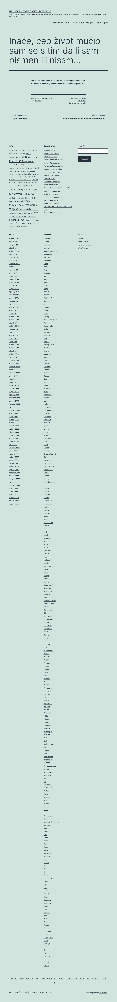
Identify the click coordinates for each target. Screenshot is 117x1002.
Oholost (47, 622)
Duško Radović (29, 168)
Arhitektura (48, 254)
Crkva (46, 313)
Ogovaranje (48, 619)
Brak (45, 285)
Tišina (46, 881)
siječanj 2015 (14, 254)
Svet (45, 872)
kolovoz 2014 (14, 270)
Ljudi (45, 507)
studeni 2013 (14, 298)
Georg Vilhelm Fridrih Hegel (23, 180)
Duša (45, 357)
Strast (46, 850)
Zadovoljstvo (49, 928)
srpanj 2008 (13, 413)
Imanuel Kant (13, 186)
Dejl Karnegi (34, 165)
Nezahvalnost (49, 604)
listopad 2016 (14, 245)
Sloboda (47, 797)
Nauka (46, 579)
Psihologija (48, 732)
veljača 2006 (14, 504)
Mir (45, 529)
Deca (46, 323)
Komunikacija (49, 466)
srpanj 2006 (13, 488)
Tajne (46, 875)
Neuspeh (47, 597)
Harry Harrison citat (51, 175)
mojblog (38, 100)
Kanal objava (83, 242)
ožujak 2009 (14, 388)
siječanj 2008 (14, 432)
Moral (46, 547)
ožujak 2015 (13, 248)
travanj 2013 (14, 320)
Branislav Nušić (16, 165)
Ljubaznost (48, 501)
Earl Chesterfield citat (52, 172)
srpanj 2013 (13, 310)
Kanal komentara (84, 245)
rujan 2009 (13, 370)
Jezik (46, 441)
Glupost (47, 376)
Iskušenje (47, 420)
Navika (46, 582)
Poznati (46, 697)
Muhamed (31, 213)
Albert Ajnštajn (25, 150)
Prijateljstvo (48, 713)
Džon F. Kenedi (22, 171)
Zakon (46, 934)
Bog (45, 270)
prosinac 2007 (14, 435)
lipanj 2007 (13, 454)
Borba (46, 282)
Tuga (45, 888)
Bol (45, 276)
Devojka (47, 332)
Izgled (46, 435)
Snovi (46, 813)
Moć (45, 541)
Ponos (46, 672)
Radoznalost (48, 744)
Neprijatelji (48, 591)
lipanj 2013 (13, 313)
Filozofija (47, 367)
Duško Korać (13, 168)
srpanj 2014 (13, 273)
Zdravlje (47, 944)
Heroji (46, 385)
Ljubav (46, 498)
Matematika (48, 523)
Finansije (47, 370)
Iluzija (46, 404)
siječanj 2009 (14, 395)
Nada (46, 569)
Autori (46, 264)
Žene (45, 950)
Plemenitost (48, 650)
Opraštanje (48, 625)
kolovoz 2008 (14, 410)
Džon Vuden (32, 171)
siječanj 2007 (14, 470)
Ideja (45, 401)
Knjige (84, 98)
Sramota (47, 825)
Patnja (46, 641)
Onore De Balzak (18, 216)
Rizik (45, 753)
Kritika (46, 473)
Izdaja (46, 432)
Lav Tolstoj (28, 198)
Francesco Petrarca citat (53, 166)
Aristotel (21, 153)
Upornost (47, 903)
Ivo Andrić (25, 185)
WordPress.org (83, 248)
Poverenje (47, 691)
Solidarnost (48, 816)
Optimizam (48, 629)
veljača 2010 (14, 354)
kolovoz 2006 (14, 485)
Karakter (47, 451)
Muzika (46, 563)
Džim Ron (12, 171)
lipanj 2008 (13, 417)
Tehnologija (48, 878)
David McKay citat (51, 185)
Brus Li (27, 165)
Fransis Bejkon (26, 177)
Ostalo (46, 632)
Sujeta (46, 859)
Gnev (46, 379)
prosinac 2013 (14, 295)
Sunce (46, 866)
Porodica (47, 678)
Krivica (46, 476)
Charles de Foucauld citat (53, 160)
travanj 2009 (14, 385)
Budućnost (48, 298)
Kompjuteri (48, 463)
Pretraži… (82, 146)
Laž (45, 485)
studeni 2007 (14, 438)
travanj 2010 (14, 348)
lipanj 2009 (13, 379)
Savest (46, 769)
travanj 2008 (14, 423)
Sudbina (47, 856)
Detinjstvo (47, 329)
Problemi (47, 722)
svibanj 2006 (14, 494)
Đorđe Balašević (22, 226)
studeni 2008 (14, 401)
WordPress (103, 993)
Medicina (47, 526)
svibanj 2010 (14, 345)
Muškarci (47, 560)
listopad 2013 (14, 301)
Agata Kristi (13, 150)
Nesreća (47, 594)
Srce (45, 835)
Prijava (80, 239)
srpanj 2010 (13, 338)
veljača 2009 (14, 391)
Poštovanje (48, 688)
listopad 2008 (14, 404)
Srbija (46, 831)
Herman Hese (32, 182)
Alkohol (46, 242)
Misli (45, 532)
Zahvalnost (48, 931)
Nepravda (47, 588)
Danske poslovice (50, 320)
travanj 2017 (14, 239)
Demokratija (48, 326)
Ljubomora (48, 504)
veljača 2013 (14, 326)
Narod (46, 572)
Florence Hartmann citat (53, 197)
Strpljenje (47, 853)
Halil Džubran (21, 182)
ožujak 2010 (13, 351)
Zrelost (46, 966)
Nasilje (46, 576)
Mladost (47, 538)
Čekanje (47, 301)
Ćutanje (47, 317)
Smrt (45, 806)
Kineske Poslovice (50, 454)
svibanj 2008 (14, 420)
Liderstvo (47, 494)
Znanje (46, 962)
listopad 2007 (14, 441)
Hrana (46, 391)
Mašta (46, 519)
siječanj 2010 (14, 357)
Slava (46, 794)
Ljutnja (46, 510)
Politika (46, 666)
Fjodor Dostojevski (14, 177)
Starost (46, 841)
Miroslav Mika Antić (17, 213)
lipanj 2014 (13, 276)
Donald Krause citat (51, 153)
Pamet (46, 638)
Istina (46, 426)
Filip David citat (49, 179)
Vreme (46, 925)
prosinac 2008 (14, 398)
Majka (46, 516)
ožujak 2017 (13, 242)
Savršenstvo (48, 772)
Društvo (47, 348)
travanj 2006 (14, 498)
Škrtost (46, 791)
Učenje (46, 894)
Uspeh (46, 906)
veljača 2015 (14, 251)
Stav (45, 844)
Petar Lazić (17, 219)
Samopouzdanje (50, 766)
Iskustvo (47, 423)
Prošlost (47, 728)
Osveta (46, 635)
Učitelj (46, 897)
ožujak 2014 (13, 285)
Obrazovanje (48, 610)
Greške (46, 382)
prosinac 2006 (14, 473)
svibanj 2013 (14, 317)
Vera (45, 909)
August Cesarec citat (52, 191)
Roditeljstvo (48, 757)
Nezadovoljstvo (50, 601)
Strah (46, 847)
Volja (45, 922)
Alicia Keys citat (50, 150)
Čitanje (46, 307)
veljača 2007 (14, 466)
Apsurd (46, 248)
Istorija (46, 429)
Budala (46, 292)
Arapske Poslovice (51, 251)
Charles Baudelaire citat (53, 169)
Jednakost (48, 438)
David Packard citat (51, 200)
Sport (46, 819)
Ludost (46, 513)
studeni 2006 (14, 476)
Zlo (45, 959)
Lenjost (46, 488)
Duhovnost (48, 354)
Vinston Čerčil (30, 220)
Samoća (47, 763)
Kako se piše (102, 23)
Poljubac (47, 669)
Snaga (46, 810)
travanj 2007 (14, 460)
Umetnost (47, 900)
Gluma (46, 373)
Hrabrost (47, 388)
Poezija (46, 657)
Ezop (35, 174)
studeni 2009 (14, 363)
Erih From (12, 174)
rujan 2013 (13, 304)
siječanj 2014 (14, 292)
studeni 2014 (14, 260)
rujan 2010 (13, 332)
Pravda (46, 700)
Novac (46, 607)
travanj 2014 (14, 282)
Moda (46, 544)
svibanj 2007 (14, 457)
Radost (46, 741)
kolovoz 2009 (14, 373)
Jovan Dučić (25, 193)
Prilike (46, 716)
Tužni (46, 891)
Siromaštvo (48, 785)
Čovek (46, 310)
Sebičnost (47, 775)
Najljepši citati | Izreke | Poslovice (30, 11)
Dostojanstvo (49, 345)
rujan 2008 (13, 407)
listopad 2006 (14, 479)
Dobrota (47, 335)
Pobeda (46, 654)
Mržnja (46, 554)
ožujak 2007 (14, 463)
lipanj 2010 (13, 342)
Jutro (46, 445)
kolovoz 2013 (14, 307)
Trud (45, 884)
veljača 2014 (14, 289)
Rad (45, 738)
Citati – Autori (71, 23)
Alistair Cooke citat (51, 194)
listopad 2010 (14, 329)
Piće (45, 647)
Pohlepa (47, 663)
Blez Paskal (29, 161)
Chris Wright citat (50, 157)
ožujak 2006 (14, 501)
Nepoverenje (48, 585)
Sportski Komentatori (52, 822)
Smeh (46, 800)
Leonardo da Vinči (19, 201)
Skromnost (48, 788)
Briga (46, 289)
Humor (46, 398)
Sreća (46, 838)
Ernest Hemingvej (24, 174)
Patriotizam (48, 644)
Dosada (46, 342)
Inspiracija (47, 407)
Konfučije (14, 198)
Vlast (45, 916)
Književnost (82, 100)
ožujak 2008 (14, 426)
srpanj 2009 (13, 376)
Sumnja (46, 863)
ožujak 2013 (13, 323)
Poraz (46, 675)
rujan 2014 (13, 267)
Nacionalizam (49, 566)
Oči (45, 613)
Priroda (46, 719)
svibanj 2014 (14, 279)
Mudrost (47, 557)
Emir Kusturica (81, 103)
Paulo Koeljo (32, 216)
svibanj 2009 (14, 382)
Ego (45, 360)
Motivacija (47, 551)
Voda (46, 919)
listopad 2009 (14, 367)
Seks (45, 778)
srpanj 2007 (13, 451)
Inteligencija (48, 410)
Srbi (45, 828)
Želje (45, 947)
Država (46, 351)
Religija (46, 750)
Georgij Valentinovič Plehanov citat (57, 188)
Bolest (46, 279)
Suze (45, 869)
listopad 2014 (14, 264)
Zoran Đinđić (23, 223)
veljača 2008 (14, 429)
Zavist (46, 941)
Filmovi (46, 363)
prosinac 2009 (14, 360)
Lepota (46, 491)
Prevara (47, 710)
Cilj (45, 304)
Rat (45, 747)
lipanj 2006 (13, 491)
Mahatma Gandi (19, 205)
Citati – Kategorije (87, 23)
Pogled (46, 660)
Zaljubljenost (48, 937)
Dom (45, 338)
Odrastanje (48, 616)
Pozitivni (47, 694)
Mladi (46, 535)
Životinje (47, 956)
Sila (45, 782)
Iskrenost (47, 417)
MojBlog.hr (58, 23)
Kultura (46, 479)
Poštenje (47, 685)
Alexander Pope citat (52, 182)
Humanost (48, 395)
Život (46, 953)
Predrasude (48, 704)
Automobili (48, 260)
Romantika (48, 760)
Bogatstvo (48, 273)
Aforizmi (47, 239)
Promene (47, 725)
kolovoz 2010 (14, 335)
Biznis (46, 267)
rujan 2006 (13, 482)
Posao (46, 682)
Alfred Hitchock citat (52, 163)
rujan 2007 (13, 445)
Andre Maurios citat (51, 203)
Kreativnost (48, 470)
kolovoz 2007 (14, 448)
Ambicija (47, 245)
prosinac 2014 (14, 257)
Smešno (47, 803)
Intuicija (47, 413)
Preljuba (47, 707)
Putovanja (47, 735)
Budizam (47, 295)
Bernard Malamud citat (52, 213)
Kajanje (46, 448)
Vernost (47, 912)
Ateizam (47, 257)
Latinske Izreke (49, 482)
